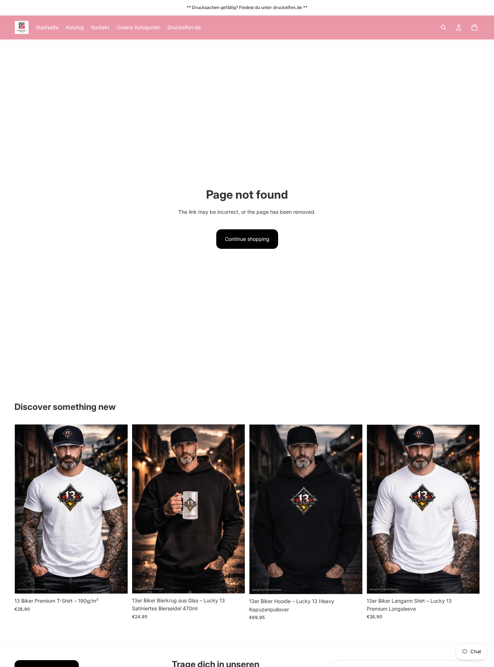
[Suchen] (443, 27)
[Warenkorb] (474, 27)
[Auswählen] (116, 583)
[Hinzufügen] (233, 582)
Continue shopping (247, 239)
